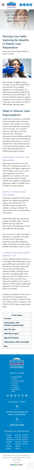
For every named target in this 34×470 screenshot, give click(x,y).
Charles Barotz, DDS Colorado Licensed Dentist (14, 324)
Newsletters (16, 389)
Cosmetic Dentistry (18, 381)
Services (15, 383)
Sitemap (19, 460)
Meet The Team (9, 329)
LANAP (14, 379)
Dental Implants (17, 377)
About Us (15, 385)
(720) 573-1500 (17, 425)
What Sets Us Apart (11, 333)
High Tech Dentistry (11, 338)
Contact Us (15, 387)
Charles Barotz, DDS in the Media (16, 342)
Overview (7, 318)
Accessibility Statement (19, 458)
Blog (5, 346)
